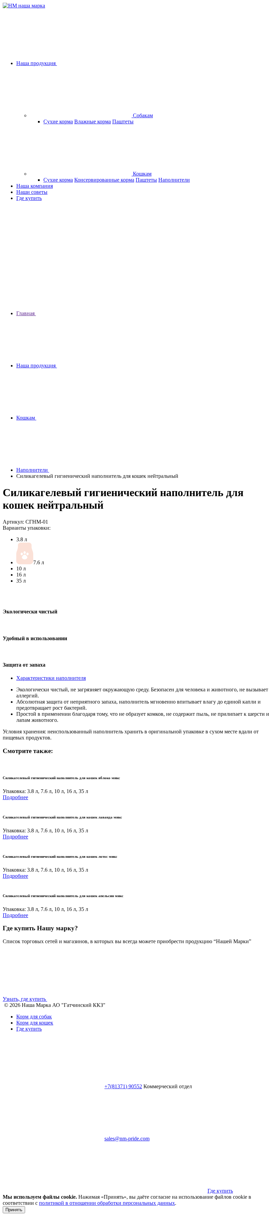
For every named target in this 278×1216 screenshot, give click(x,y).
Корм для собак (34, 1016)
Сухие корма (58, 121)
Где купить (29, 198)
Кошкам (142, 174)
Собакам (142, 115)
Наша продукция (36, 63)
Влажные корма (92, 121)
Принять (13, 1209)
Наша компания (34, 186)
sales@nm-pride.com (127, 1138)
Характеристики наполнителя (51, 678)
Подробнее (15, 797)
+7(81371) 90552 (123, 1086)
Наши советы (31, 192)
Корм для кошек (34, 1023)
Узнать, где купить (25, 999)
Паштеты (123, 121)
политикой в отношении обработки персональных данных (107, 1203)
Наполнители (174, 180)
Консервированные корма (104, 180)
